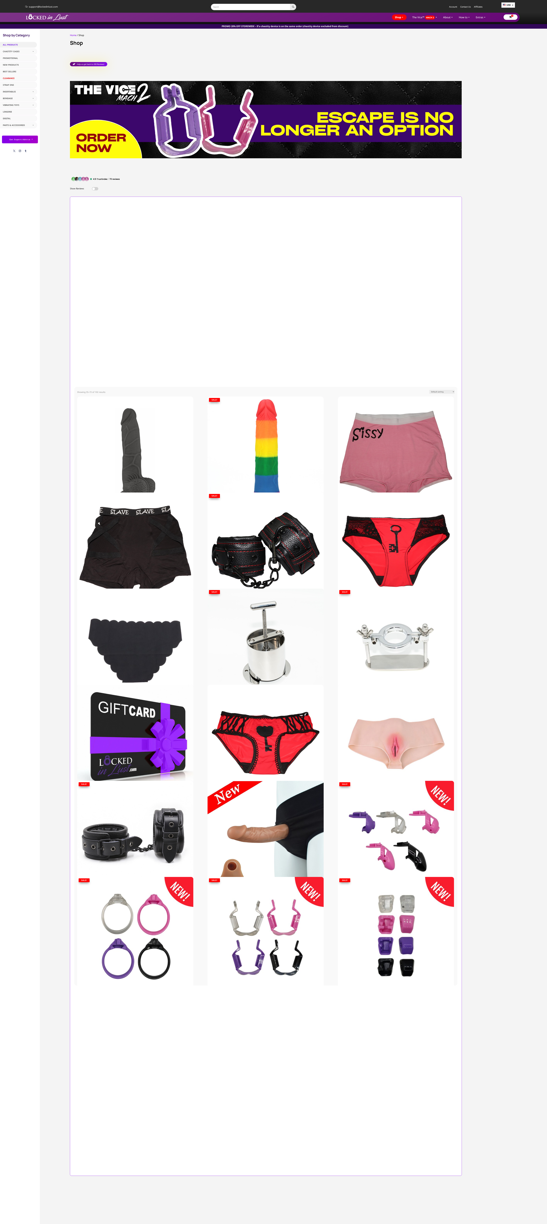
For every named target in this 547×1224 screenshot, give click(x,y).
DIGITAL (7, 118)
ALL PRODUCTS (10, 44)
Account (453, 7)
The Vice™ (423, 17)
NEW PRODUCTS (11, 64)
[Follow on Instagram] (20, 151)
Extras (479, 17)
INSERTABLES (9, 91)
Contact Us (465, 7)
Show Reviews (77, 188)
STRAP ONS (8, 85)
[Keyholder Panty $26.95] (396, 535)
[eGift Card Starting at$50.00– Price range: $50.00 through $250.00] (135, 727)
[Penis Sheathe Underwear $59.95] (265, 823)
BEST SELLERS (9, 71)
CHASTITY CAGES (11, 51)
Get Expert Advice (19, 139)
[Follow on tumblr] (25, 151)
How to (463, 17)
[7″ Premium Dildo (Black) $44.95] (135, 439)
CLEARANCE (9, 78)
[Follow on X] (14, 151)
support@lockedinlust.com (43, 6)
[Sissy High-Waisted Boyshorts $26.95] (396, 439)
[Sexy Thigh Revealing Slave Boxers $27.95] (135, 535)
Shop (398, 17)
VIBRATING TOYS (11, 105)
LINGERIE (7, 111)
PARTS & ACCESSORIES (14, 125)
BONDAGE (8, 98)
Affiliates (478, 7)
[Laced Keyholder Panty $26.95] (265, 727)
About (447, 17)
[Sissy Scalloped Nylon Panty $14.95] (135, 631)
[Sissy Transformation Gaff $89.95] (396, 727)
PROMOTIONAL (10, 58)
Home (73, 35)
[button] (96, 179)
